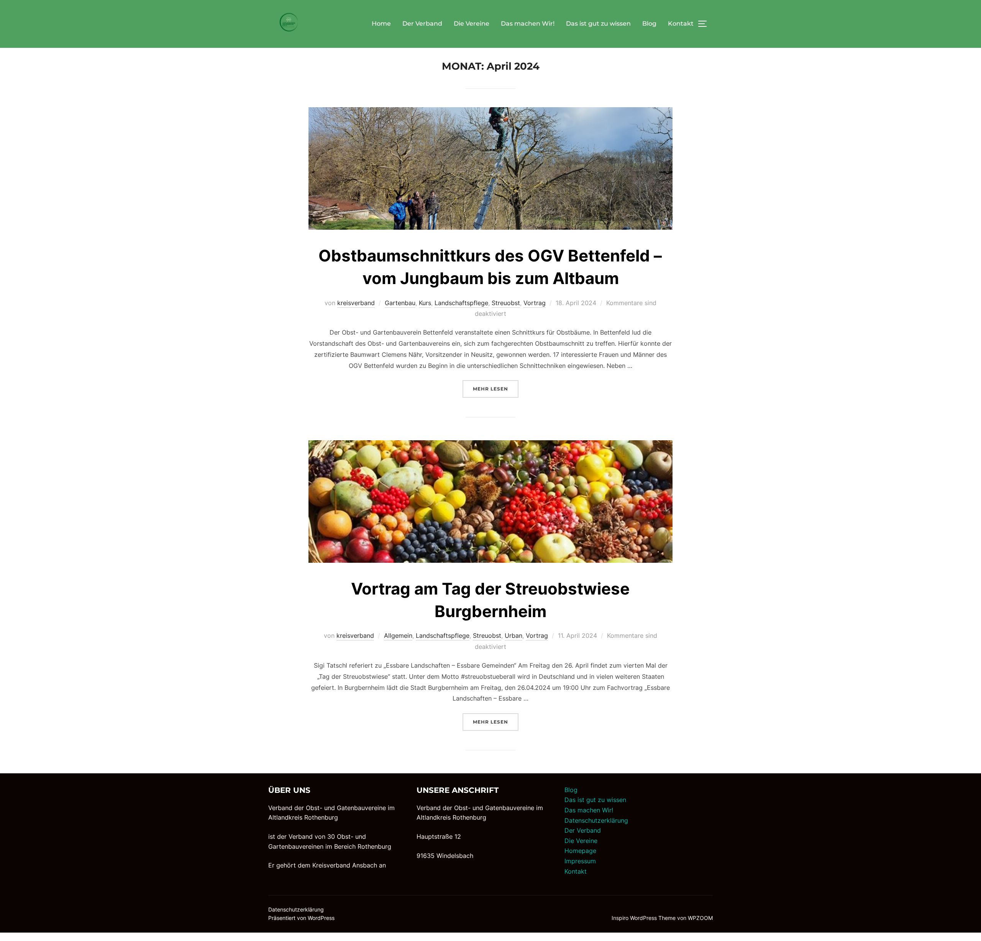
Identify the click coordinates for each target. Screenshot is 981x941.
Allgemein (398, 635)
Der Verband (422, 23)
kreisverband (356, 303)
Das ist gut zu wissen (598, 23)
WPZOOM (700, 918)
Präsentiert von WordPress (301, 918)
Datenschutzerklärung (596, 820)
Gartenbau (400, 303)
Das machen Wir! (527, 23)
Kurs (425, 303)
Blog (649, 23)
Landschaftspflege (461, 303)
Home (381, 23)
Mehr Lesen (495, 389)
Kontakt (681, 23)
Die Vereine (471, 23)
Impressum (580, 861)
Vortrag (534, 303)
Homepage (580, 850)
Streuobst (506, 303)
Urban (513, 635)
